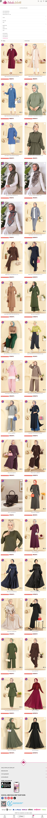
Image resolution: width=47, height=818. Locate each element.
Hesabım (42, 817)
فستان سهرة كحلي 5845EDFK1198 (12, 591)
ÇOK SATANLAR (5, 36)
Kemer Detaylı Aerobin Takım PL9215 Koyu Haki (12, 710)
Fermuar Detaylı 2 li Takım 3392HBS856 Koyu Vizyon (35, 393)
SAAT (3, 22)
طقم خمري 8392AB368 (35, 710)
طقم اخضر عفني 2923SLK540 (35, 314)
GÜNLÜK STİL (5, 28)
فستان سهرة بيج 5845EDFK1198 (11, 631)
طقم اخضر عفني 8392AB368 (12, 750)
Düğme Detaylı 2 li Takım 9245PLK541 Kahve (11, 274)
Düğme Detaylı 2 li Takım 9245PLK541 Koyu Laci (35, 274)
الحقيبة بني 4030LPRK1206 (12, 512)
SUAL (3, 30)
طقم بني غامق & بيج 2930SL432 (35, 472)
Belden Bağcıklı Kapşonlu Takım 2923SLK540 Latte (11, 314)
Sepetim (33, 816)
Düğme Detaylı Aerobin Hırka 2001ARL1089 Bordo (12, 76)
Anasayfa (4, 817)
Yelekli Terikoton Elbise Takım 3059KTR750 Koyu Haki (35, 155)
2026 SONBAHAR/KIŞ (6, 11)
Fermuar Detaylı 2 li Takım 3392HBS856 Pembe (12, 393)
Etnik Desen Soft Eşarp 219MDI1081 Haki (12, 195)
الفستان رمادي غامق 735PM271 (35, 512)
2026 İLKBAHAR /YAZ (6, 12)
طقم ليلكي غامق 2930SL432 (12, 472)
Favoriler (14, 817)
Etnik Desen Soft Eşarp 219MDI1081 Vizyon (35, 195)
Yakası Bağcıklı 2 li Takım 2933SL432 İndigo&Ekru (12, 155)
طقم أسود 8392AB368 (35, 750)
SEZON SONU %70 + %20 (7, 14)
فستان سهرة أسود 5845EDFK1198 (35, 591)
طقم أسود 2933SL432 (35, 631)
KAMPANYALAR (5, 38)
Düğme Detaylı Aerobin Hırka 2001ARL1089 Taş (35, 76)
